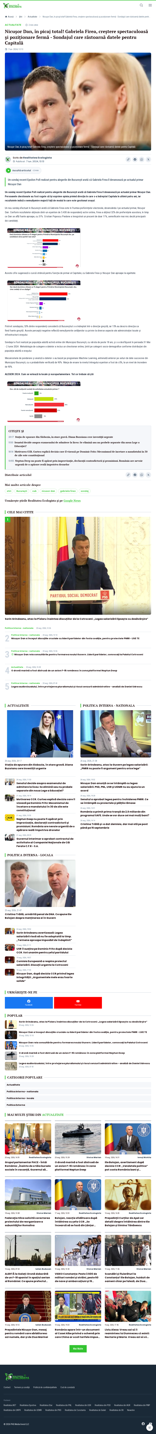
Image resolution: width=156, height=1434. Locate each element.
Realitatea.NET (10, 1405)
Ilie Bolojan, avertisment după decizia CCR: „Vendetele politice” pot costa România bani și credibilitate (126, 1168)
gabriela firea (68, 491)
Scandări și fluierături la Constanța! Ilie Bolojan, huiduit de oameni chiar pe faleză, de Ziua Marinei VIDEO (127, 1279)
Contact (7, 1387)
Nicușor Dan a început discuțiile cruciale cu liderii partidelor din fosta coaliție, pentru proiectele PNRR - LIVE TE (75, 638)
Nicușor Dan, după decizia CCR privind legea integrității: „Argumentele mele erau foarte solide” (45, 977)
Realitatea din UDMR (33, 1410)
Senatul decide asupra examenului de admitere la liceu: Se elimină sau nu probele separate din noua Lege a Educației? (77, 444)
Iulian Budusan (43, 1269)
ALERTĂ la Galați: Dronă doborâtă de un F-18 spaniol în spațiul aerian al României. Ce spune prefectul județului (27, 1279)
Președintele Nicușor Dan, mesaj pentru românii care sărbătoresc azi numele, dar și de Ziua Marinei (26, 1333)
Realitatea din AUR (122, 1405)
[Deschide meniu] (150, 6)
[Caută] (141, 5)
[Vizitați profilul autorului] (8, 159)
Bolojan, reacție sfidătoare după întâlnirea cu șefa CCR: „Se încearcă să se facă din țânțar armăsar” (76, 1223)
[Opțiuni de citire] (149, 1427)
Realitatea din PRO (53, 1410)
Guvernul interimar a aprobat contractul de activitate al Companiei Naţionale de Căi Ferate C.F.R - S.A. (44, 842)
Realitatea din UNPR (12, 1410)
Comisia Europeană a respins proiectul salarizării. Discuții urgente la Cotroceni (42, 963)
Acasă (11, 16)
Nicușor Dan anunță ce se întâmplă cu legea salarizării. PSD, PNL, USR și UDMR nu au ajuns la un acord (112, 787)
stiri (9, 491)
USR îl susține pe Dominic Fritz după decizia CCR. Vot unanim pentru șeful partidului (44, 950)
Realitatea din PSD (103, 1405)
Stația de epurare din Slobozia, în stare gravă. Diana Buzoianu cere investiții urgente (64, 437)
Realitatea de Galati (97, 1410)
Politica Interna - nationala (19, 628)
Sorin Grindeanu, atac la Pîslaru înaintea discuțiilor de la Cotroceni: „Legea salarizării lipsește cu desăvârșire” (76, 619)
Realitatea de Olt (117, 1410)
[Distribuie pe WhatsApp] (141, 159)
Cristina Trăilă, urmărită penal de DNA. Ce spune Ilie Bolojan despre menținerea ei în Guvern (38, 916)
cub (34, 491)
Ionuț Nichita (144, 1157)
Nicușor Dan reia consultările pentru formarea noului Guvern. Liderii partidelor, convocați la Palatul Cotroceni (78, 654)
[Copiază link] (128, 159)
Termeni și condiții (22, 1387)
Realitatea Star (46, 1405)
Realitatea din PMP (142, 1405)
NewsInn (131, 1410)
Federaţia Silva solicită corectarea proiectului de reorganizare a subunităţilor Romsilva (27, 1221)
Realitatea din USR (83, 1405)
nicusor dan (48, 491)
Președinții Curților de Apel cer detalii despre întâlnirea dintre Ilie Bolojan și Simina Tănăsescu (127, 1221)
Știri (20, 16)
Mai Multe (78, 1348)
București (21, 491)
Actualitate (32, 16)
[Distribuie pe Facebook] (135, 159)
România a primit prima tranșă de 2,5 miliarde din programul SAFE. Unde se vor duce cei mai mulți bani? (114, 813)
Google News (72, 500)
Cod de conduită (67, 1387)
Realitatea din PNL (64, 1405)
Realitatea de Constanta (75, 1410)
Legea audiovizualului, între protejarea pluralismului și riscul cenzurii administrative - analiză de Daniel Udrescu (76, 686)
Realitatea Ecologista (37, 157)
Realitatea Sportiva (28, 1405)
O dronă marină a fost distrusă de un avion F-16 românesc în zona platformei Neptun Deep (64, 670)
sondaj (85, 491)
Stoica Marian (94, 1157)
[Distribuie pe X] (148, 159)
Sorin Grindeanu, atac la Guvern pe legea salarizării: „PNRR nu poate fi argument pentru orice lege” (114, 766)
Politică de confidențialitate (45, 1387)
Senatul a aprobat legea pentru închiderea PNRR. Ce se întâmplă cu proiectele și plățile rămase (114, 801)
